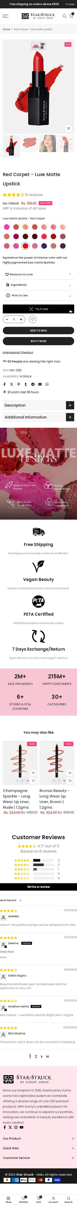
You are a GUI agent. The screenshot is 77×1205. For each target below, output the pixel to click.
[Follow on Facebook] (5, 1128)
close (70, 4)
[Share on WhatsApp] (47, 384)
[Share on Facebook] (4, 384)
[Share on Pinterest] (18, 384)
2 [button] (36, 1056)
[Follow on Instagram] (16, 1128)
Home (6, 29)
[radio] (7, 227)
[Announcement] (34, 4)
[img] (8, 911)
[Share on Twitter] (11, 384)
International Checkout (18, 352)
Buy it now (38, 341)
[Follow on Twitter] (10, 1128)
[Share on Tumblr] (25, 384)
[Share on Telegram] (33, 384)
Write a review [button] (38, 887)
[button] (14, 194)
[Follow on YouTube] (21, 1128)
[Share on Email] (40, 384)
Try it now (41, 309)
